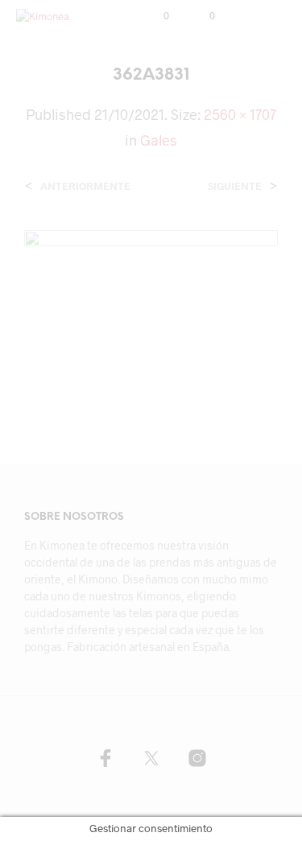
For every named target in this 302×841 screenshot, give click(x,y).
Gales (158, 140)
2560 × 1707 (240, 114)
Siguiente (235, 186)
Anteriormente (85, 186)
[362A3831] (151, 312)
